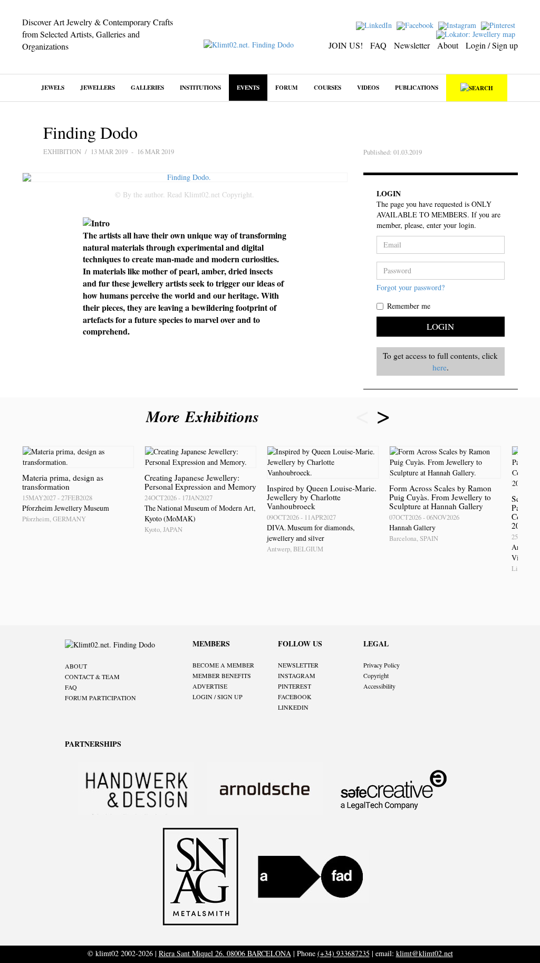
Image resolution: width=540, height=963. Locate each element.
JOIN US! (346, 45)
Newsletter (412, 45)
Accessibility (379, 686)
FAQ (378, 45)
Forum (286, 87)
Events (248, 87)
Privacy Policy (381, 665)
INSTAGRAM (296, 675)
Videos (368, 87)
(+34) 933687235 (343, 953)
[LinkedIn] (375, 25)
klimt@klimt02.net (424, 953)
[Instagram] (458, 25)
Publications (416, 87)
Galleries (147, 87)
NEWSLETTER (298, 665)
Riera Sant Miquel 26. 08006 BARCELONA (225, 953)
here (439, 367)
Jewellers (97, 87)
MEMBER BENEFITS (221, 675)
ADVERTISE (209, 686)
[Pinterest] (499, 25)
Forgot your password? (411, 287)
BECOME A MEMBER (223, 665)
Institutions (200, 87)
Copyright (376, 675)
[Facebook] (416, 25)
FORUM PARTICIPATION (100, 697)
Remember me (408, 306)
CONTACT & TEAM (92, 676)
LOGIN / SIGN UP (217, 696)
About (447, 45)
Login (440, 326)
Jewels (52, 87)
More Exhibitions (205, 416)
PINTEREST (294, 686)
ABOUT (76, 666)
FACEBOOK (295, 696)
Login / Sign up (492, 45)
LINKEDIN (293, 707)
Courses (327, 87)
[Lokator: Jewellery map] (477, 33)
